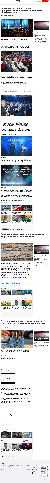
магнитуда (19, 286)
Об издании (27, 465)
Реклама (27, 466)
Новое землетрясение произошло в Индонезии (11, 284)
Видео (8, 429)
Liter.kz (24, 42)
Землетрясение (3, 286)
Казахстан (2, 429)
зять (15, 429)
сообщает (6, 266)
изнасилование (12, 429)
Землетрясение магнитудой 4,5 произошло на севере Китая (13, 282)
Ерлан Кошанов (5, 202)
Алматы (5, 429)
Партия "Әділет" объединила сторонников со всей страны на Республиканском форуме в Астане (41, 35)
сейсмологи (15, 286)
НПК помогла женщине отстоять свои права (8, 456)
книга (2, 202)
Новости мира (37, 250)
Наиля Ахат (2, 327)
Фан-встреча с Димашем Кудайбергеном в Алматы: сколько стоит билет (13, 229)
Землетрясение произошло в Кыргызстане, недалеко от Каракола (14, 283)
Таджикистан (7, 286)
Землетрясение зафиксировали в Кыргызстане (41, 28)
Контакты (27, 468)
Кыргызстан (11, 286)
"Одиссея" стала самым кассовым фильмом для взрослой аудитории (12, 313)
